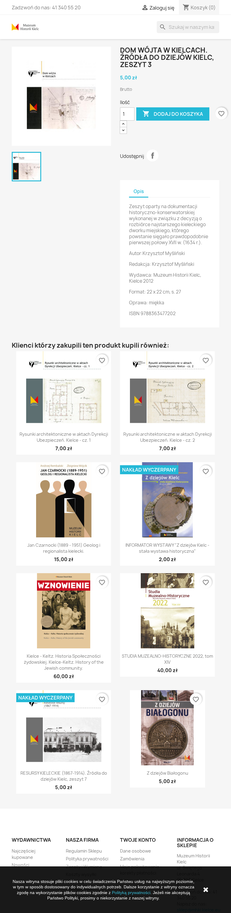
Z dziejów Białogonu (167, 773)
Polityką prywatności (131, 892)
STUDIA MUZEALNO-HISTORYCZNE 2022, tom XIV (167, 659)
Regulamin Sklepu (84, 851)
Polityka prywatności (87, 859)
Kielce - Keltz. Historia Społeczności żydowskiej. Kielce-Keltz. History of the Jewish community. (64, 662)
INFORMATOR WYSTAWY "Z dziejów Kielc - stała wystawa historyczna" (167, 548)
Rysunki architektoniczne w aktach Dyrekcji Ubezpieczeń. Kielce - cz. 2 (167, 437)
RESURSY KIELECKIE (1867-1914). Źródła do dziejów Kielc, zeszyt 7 (63, 776)
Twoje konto (138, 840)
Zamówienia (132, 859)
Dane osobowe (135, 851)
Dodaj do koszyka (173, 113)
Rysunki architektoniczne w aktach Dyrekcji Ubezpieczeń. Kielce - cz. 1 (64, 437)
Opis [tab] (139, 191)
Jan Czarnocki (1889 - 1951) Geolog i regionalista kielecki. (63, 548)
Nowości (20, 865)
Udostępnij (152, 155)
